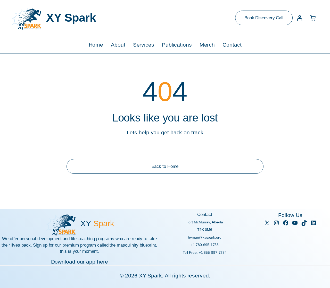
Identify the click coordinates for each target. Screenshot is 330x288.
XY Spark (71, 17)
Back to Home (165, 166)
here (102, 262)
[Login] (299, 18)
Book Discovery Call (263, 17)
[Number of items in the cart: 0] (313, 18)
